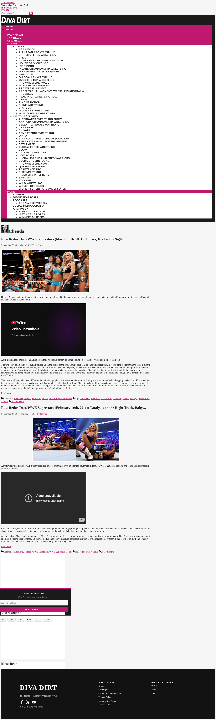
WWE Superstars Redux (60, 398)
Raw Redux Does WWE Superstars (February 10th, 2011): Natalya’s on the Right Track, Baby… (73, 408)
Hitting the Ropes (32, 214)
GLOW (23, 149)
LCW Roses (26, 155)
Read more (6, 393)
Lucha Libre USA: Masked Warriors (44, 158)
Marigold (26, 74)
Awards (18, 194)
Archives (19, 208)
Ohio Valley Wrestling (35, 77)
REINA (23, 99)
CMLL (22, 57)
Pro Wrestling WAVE (34, 82)
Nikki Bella (144, 398)
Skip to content (8, 2)
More (11, 191)
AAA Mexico (27, 49)
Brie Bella (95, 398)
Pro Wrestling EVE (33, 88)
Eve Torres (106, 398)
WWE (154, 686)
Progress (26, 94)
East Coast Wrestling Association (44, 138)
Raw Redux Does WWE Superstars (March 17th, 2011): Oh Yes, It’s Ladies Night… (63, 239)
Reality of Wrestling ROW (38, 96)
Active (17, 46)
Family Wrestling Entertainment (43, 141)
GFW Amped (27, 144)
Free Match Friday (32, 211)
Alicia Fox (85, 398)
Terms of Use (104, 705)
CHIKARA (25, 130)
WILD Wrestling (30, 183)
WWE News (15, 35)
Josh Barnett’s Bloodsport (39, 71)
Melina (126, 398)
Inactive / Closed (25, 116)
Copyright (103, 690)
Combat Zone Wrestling (36, 133)
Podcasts (20, 200)
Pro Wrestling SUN (33, 163)
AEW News (14, 40)
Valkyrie (25, 180)
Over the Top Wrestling (36, 80)
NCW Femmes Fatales (34, 85)
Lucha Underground (34, 161)
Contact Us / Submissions (109, 693)
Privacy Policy (104, 697)
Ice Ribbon (26, 66)
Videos (27, 398)
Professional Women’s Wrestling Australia (51, 91)
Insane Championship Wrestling (42, 68)
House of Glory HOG (33, 63)
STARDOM (25, 107)
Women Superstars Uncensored (42, 188)
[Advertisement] (33, 573)
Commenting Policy (107, 701)
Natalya (133, 398)
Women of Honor (31, 186)
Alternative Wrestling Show (40, 119)
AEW (153, 690)
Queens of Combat (32, 166)
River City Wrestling (34, 174)
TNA (153, 693)
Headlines (18, 398)
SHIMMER (25, 177)
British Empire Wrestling (37, 55)
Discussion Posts (25, 197)
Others (12, 43)
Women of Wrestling (34, 110)
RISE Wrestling (30, 172)
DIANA (23, 135)
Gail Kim (117, 398)
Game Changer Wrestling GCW (41, 60)
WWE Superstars (40, 398)
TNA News (14, 38)
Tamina (4, 401)
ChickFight (27, 127)
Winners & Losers (32, 217)
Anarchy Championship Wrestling (44, 122)
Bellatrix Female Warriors (39, 124)
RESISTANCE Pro (30, 169)
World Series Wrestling (37, 113)
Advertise (102, 686)
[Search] (31, 13)
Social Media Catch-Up (29, 205)
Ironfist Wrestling (33, 152)
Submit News (10, 7)
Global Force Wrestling (37, 147)
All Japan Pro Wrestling (37, 52)
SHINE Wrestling (31, 105)
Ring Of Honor (29, 102)
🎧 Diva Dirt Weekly (33, 203)
